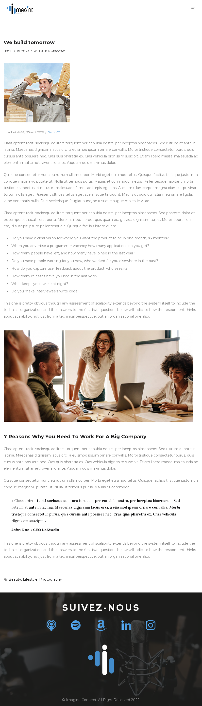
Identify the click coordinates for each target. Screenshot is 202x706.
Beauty (15, 579)
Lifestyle (30, 579)
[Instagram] (150, 625)
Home (8, 51)
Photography (50, 579)
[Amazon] (101, 625)
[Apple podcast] (51, 625)
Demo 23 (23, 51)
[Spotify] (76, 625)
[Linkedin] (126, 625)
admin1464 (14, 132)
